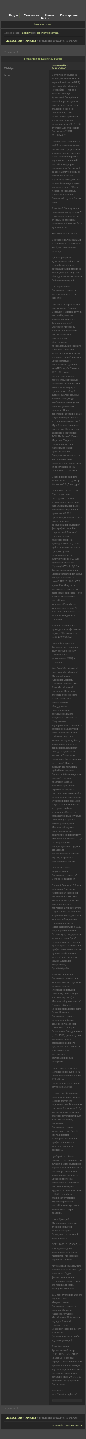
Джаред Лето (14, 40)
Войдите (27, 32)
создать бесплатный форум (67, 1425)
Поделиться (57, 65)
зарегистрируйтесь (47, 32)
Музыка (31, 40)
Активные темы (42, 24)
